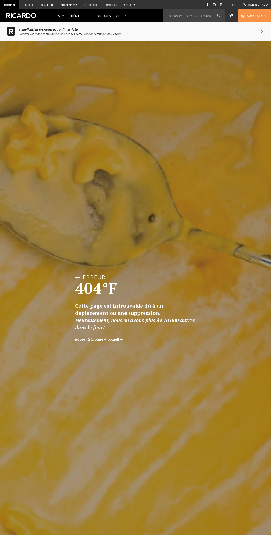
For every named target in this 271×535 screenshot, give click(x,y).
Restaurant (47, 5)
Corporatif (111, 5)
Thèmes (75, 16)
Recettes (9, 5)
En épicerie (91, 5)
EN (234, 5)
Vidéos (121, 16)
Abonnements (69, 5)
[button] (218, 15)
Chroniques (100, 16)
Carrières (130, 5)
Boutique (28, 5)
